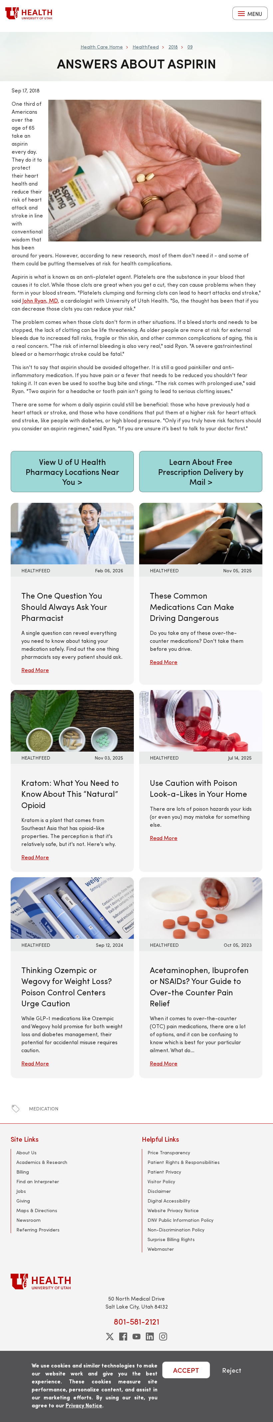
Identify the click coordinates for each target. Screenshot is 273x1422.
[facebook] (123, 1337)
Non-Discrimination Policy (175, 1229)
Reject (231, 1369)
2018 (173, 47)
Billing (22, 1172)
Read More (35, 669)
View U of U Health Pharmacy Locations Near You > (72, 471)
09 (189, 47)
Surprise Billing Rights (171, 1239)
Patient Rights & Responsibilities (183, 1162)
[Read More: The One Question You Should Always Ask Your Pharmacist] (72, 532)
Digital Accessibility (168, 1201)
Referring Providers (38, 1229)
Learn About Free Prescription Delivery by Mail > (200, 471)
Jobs (21, 1191)
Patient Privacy (164, 1172)
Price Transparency (168, 1152)
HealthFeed (146, 47)
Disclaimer (159, 1191)
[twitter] (110, 1337)
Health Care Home (102, 47)
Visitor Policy (161, 1181)
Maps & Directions (36, 1210)
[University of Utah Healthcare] (136, 1281)
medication (43, 1108)
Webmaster (160, 1249)
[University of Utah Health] (28, 13)
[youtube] (136, 1337)
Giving (23, 1201)
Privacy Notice (84, 1405)
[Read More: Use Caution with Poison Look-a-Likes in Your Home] (200, 719)
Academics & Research (41, 1162)
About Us (26, 1152)
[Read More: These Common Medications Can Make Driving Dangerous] (200, 532)
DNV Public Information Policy (180, 1220)
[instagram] (163, 1337)
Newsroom (28, 1220)
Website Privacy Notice (173, 1210)
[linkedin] (150, 1337)
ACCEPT (186, 1369)
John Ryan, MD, (40, 300)
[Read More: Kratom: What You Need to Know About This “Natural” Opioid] (72, 719)
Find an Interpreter (37, 1181)
